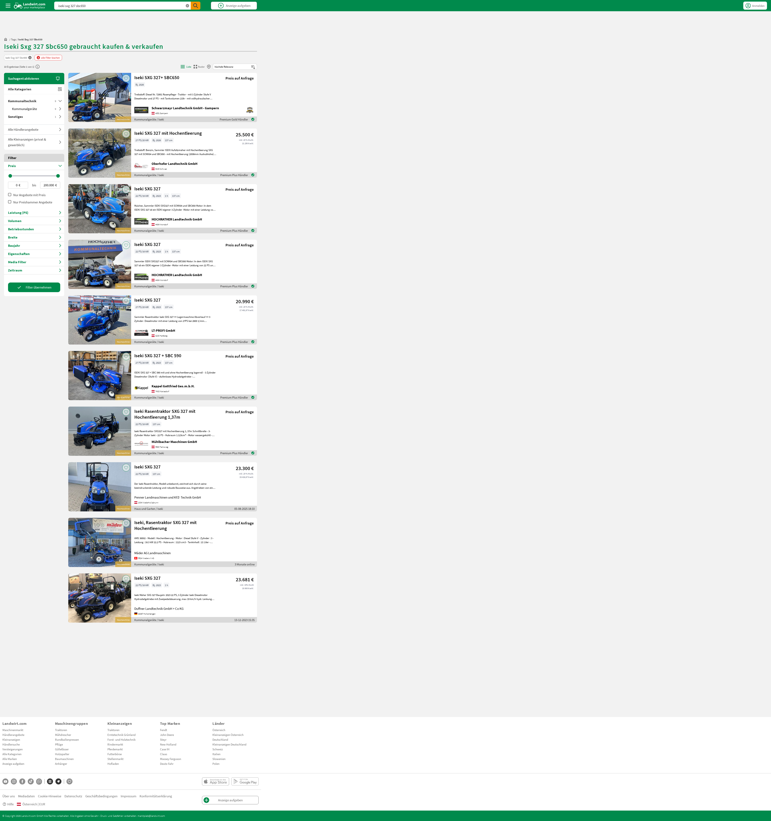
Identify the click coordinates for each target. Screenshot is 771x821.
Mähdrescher (63, 735)
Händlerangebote (13, 735)
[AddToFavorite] (126, 78)
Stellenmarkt (115, 759)
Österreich (218, 730)
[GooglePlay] (245, 781)
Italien (216, 754)
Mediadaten (26, 796)
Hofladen (113, 764)
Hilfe (10, 804)
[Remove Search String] (187, 5)
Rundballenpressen (67, 739)
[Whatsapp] (39, 781)
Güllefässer (62, 749)
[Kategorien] (50, 781)
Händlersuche (11, 744)
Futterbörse (114, 754)
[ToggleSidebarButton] (8, 5)
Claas (163, 754)
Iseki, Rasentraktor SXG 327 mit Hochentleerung (165, 525)
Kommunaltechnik (32, 101)
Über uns (8, 796)
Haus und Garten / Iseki (148, 509)
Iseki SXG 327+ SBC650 (156, 77)
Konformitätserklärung (156, 796)
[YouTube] (5, 781)
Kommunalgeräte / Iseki (149, 119)
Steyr (163, 739)
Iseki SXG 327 (147, 189)
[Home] (30, 5)
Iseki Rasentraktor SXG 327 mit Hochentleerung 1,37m (164, 414)
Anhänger (61, 764)
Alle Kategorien (19, 89)
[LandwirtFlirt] (69, 781)
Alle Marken (9, 759)
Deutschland (220, 739)
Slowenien (218, 759)
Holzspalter (62, 754)
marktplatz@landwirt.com (151, 816)
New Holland (168, 744)
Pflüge (59, 744)
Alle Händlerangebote (23, 129)
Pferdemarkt (115, 749)
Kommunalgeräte (34, 108)
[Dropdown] (60, 101)
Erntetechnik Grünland (121, 735)
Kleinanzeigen (11, 739)
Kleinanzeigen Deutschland (229, 744)
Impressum (128, 796)
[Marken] (58, 781)
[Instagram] (14, 781)
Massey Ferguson (170, 759)
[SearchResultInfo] (37, 66)
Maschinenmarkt (12, 730)
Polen (215, 764)
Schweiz (217, 749)
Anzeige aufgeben (13, 764)
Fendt (163, 730)
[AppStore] (215, 781)
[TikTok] (31, 781)
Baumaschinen (64, 759)
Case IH (164, 749)
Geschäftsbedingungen (101, 796)
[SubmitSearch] (195, 6)
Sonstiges (32, 116)
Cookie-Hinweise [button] (49, 796)
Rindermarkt (115, 744)
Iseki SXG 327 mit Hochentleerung (168, 133)
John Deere (167, 735)
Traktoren (61, 730)
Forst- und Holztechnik (121, 739)
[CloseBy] (208, 66)
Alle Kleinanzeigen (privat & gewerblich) (27, 142)
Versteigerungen (12, 749)
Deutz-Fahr (166, 764)
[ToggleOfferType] (60, 129)
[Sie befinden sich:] (6, 39)
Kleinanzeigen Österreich (228, 735)
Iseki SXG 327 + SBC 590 (157, 355)
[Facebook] (22, 781)
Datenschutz (73, 796)
